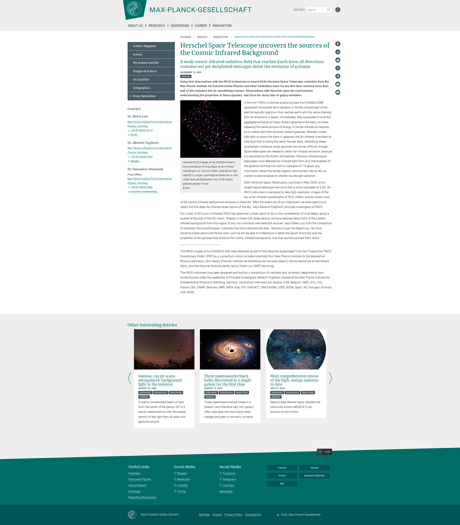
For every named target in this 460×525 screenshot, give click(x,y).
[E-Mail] (338, 84)
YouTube (228, 485)
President (134, 473)
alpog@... (136, 161)
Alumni (314, 467)
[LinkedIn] (338, 52)
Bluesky (182, 473)
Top (327, 452)
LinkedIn (182, 485)
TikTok (181, 491)
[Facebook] (338, 44)
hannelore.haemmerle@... (145, 191)
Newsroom (180, 25)
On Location (141, 79)
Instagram (229, 479)
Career (201, 25)
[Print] (338, 92)
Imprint (217, 514)
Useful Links (139, 467)
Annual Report (137, 485)
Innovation (222, 25)
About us (135, 25)
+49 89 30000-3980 (142, 187)
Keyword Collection (314, 475)
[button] (238, 155)
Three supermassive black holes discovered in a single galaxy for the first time (227, 380)
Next (330, 378)
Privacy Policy (233, 514)
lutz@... (135, 134)
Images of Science (145, 71)
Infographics (141, 88)
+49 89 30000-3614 (142, 130)
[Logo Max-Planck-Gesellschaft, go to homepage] (187, 12)
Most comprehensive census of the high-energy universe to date (294, 380)
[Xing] (338, 76)
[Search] (328, 9)
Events (137, 54)
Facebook (229, 473)
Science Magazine (145, 46)
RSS (282, 483)
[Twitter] (338, 68)
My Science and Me (145, 62)
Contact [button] (134, 109)
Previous (129, 378)
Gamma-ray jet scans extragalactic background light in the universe (160, 380)
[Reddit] (338, 60)
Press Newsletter (144, 96)
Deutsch (299, 9)
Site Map (204, 514)
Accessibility (253, 514)
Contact (282, 467)
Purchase (134, 491)
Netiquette (226, 491)
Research (157, 25)
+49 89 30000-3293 (142, 156)
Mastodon (183, 479)
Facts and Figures (139, 479)
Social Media (184, 467)
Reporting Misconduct (142, 497)
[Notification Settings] (337, 9)
